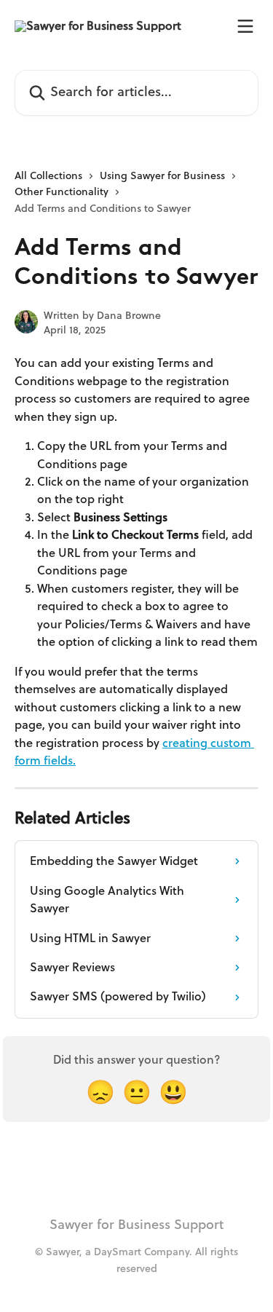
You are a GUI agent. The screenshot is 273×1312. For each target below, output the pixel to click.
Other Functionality (61, 192)
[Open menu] (245, 26)
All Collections (48, 176)
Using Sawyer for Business (162, 176)
